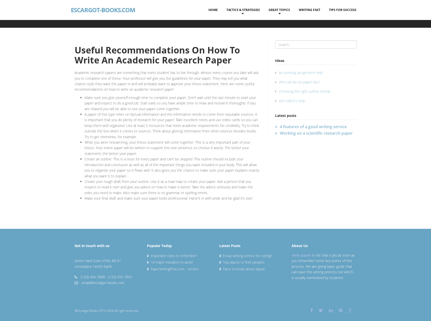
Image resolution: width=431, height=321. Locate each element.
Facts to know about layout (244, 269)
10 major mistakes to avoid (172, 262)
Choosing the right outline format (304, 91)
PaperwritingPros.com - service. (175, 269)
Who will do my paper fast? (299, 82)
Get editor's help (292, 100)
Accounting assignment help (301, 72)
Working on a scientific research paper (316, 133)
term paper (301, 255)
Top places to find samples (244, 262)
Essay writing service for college (247, 255)
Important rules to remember (174, 255)
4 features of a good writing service (313, 126)
